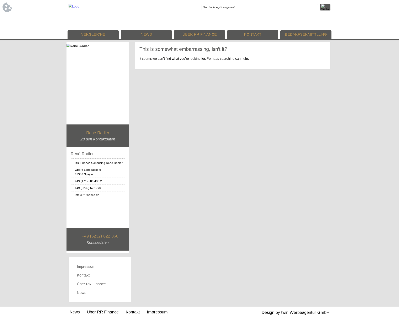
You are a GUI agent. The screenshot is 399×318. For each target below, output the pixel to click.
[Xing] (327, 21)
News (146, 34)
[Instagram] (319, 21)
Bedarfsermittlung (306, 34)
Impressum (86, 266)
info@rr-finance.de (87, 194)
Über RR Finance (199, 34)
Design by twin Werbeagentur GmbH (295, 312)
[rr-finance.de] (74, 6)
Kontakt (252, 34)
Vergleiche (93, 34)
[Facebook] (311, 21)
